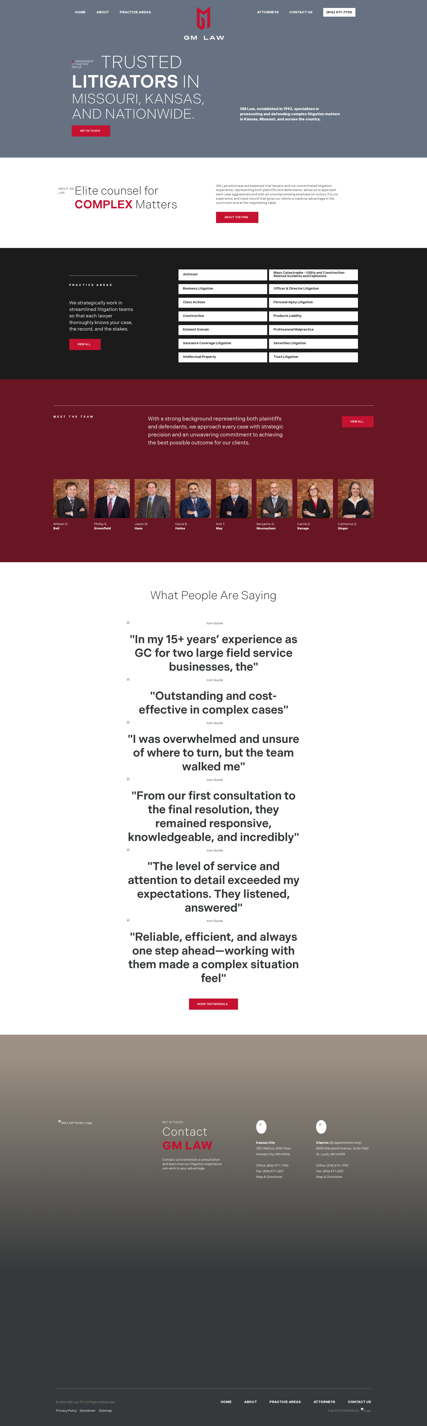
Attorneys (268, 12)
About (102, 12)
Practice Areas (135, 12)
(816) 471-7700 (339, 12)
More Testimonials (212, 1004)
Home (80, 12)
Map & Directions (269, 1177)
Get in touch (90, 130)
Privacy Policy (66, 1411)
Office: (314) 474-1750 (332, 1165)
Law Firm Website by (344, 1410)
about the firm (236, 217)
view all (84, 344)
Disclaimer (88, 1411)
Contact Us (301, 12)
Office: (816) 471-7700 (272, 1165)
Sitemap (105, 1411)
